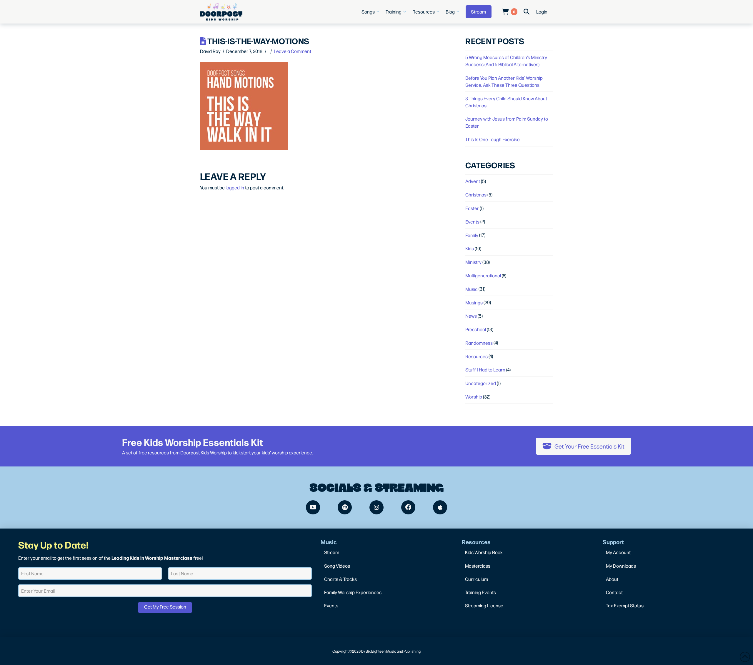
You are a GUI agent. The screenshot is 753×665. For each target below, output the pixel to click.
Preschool (475, 329)
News (471, 316)
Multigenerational (483, 275)
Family (471, 235)
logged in (235, 187)
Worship (473, 397)
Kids (469, 248)
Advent (472, 181)
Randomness (479, 343)
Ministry (473, 262)
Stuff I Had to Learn (485, 369)
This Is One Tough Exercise (492, 139)
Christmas (476, 194)
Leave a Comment (292, 51)
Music (471, 289)
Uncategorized (480, 383)
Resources (476, 356)
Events (472, 222)
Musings (474, 302)
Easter (472, 208)
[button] (371, 12)
